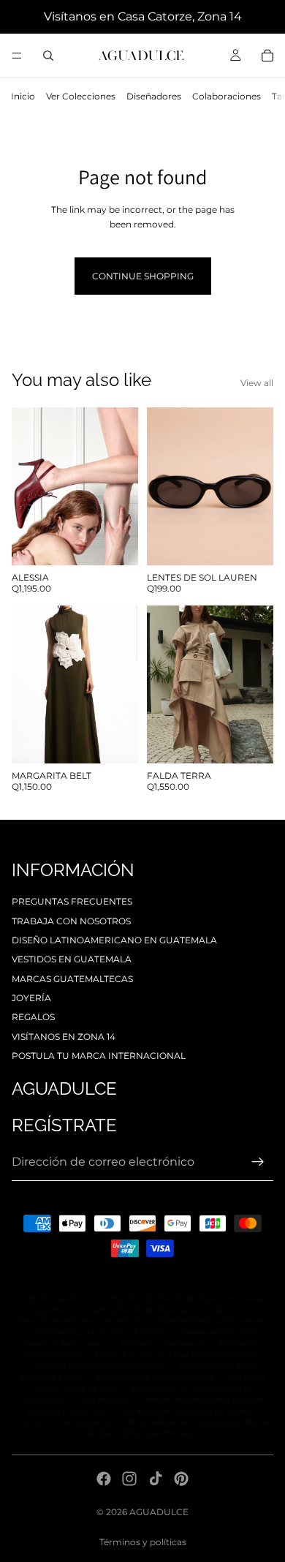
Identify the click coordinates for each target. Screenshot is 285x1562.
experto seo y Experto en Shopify (156, 1377)
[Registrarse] (258, 1162)
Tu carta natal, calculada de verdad (186, 1411)
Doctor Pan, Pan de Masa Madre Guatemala (177, 1355)
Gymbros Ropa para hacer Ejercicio (101, 1332)
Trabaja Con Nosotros (71, 921)
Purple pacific (106, 1399)
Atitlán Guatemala (61, 1298)
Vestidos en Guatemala (72, 959)
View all (256, 382)
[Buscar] (48, 55)
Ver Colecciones (80, 96)
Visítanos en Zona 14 (63, 1036)
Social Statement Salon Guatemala (100, 1366)
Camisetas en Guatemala (67, 1422)
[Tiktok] (155, 1478)
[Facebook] (104, 1478)
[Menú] (17, 55)
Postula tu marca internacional (99, 1055)
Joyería (31, 997)
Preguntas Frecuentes (72, 901)
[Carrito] (267, 55)
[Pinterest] (181, 1478)
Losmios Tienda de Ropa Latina (144, 1310)
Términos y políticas (142, 1541)
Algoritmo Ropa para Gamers (210, 1321)
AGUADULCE (159, 1511)
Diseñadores (153, 96)
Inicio (23, 96)
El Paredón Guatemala (163, 1344)
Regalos (33, 1016)
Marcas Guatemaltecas (72, 978)
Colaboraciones (226, 96)
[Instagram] (129, 1478)
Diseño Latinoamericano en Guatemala (114, 940)
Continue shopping (143, 276)
